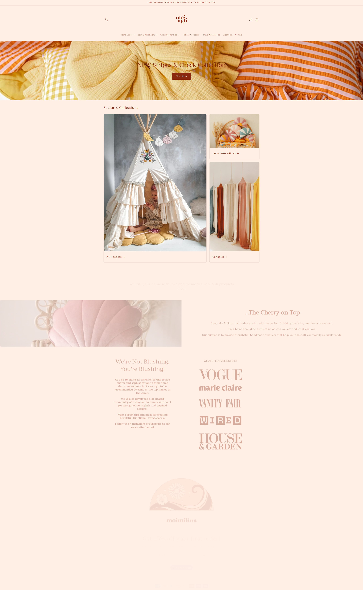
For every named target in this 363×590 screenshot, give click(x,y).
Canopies (218, 257)
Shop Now (181, 76)
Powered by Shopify (160, 588)
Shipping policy (219, 588)
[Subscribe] (204, 552)
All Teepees (114, 257)
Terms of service (204, 588)
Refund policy (176, 588)
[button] (107, 19)
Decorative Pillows (224, 153)
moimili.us (148, 588)
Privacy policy (189, 588)
